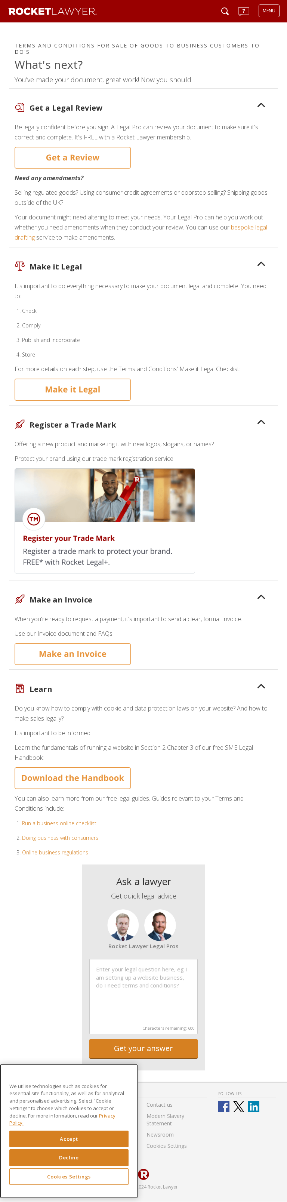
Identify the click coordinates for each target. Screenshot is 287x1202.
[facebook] (223, 1106)
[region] (69, 1131)
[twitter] (238, 1106)
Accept (69, 1138)
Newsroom (160, 1134)
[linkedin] (253, 1106)
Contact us (159, 1104)
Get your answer (143, 1048)
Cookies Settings (69, 1176)
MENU (269, 10)
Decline (69, 1157)
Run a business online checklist (59, 823)
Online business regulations (55, 852)
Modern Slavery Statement (165, 1119)
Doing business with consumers (60, 837)
